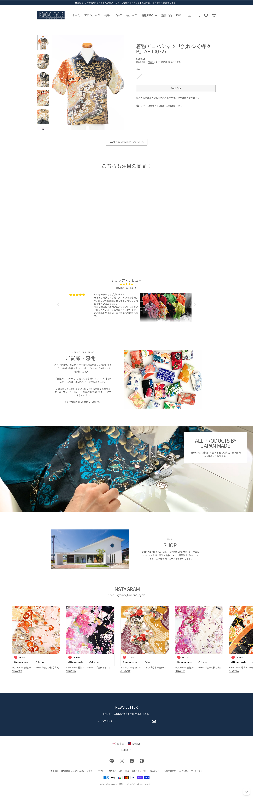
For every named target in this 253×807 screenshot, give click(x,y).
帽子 (107, 15)
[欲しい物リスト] (206, 15)
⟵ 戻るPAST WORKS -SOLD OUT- (126, 142)
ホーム (76, 15)
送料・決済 (124, 770)
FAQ (178, 15)
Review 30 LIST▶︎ (126, 287)
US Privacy (183, 770)
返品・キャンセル (139, 770)
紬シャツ (131, 15)
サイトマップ (196, 770)
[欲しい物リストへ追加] (54, 234)
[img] (126, 284)
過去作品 (166, 15)
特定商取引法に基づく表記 (72, 770)
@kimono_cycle (135, 595)
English (136, 743)
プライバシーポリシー (96, 770)
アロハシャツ (92, 15)
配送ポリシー (155, 770)
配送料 (151, 62)
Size (138, 69)
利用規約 (112, 770)
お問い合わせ (170, 770)
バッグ (118, 15)
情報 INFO (147, 15)
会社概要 (54, 770)
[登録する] (153, 721)
